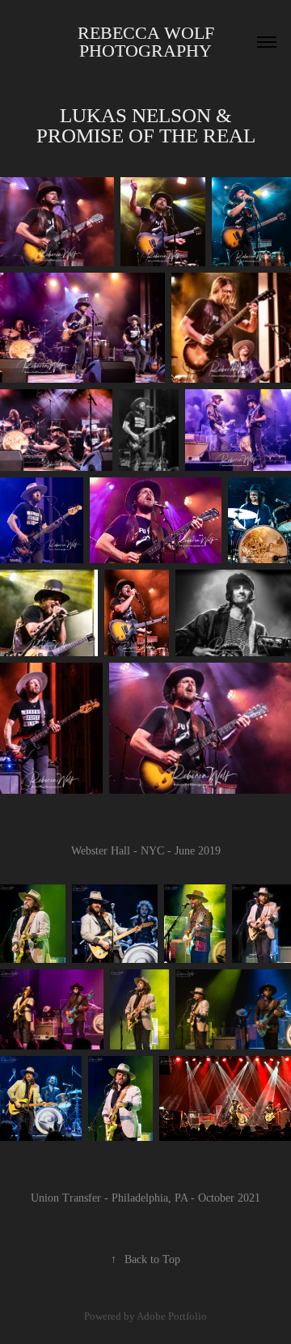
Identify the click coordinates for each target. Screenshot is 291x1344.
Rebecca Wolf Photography (148, 42)
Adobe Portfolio (172, 1316)
